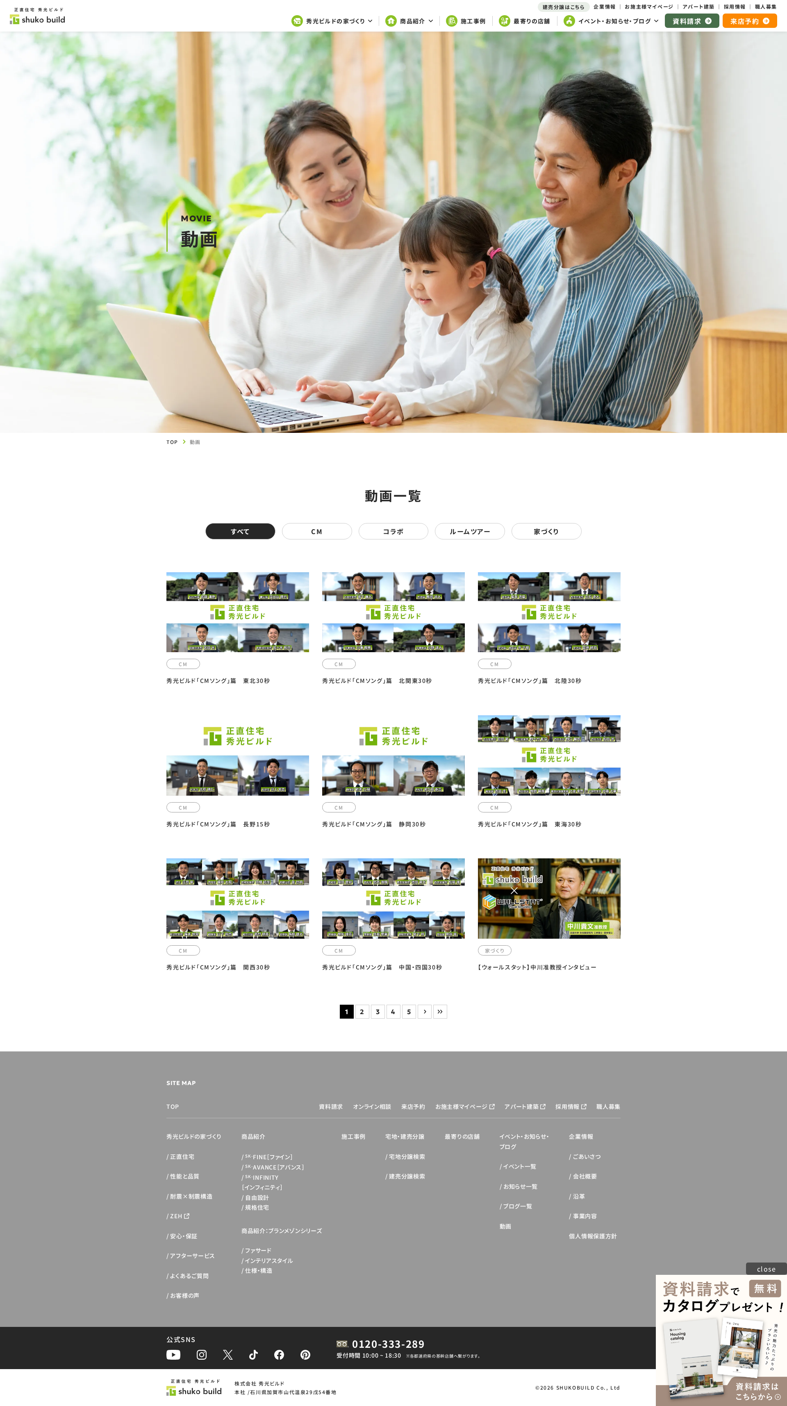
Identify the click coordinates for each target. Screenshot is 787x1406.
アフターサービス (192, 1255)
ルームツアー (470, 531)
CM (317, 531)
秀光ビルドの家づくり (194, 1136)
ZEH (176, 1216)
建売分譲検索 (407, 1176)
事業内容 (585, 1216)
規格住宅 (257, 1207)
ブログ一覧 (517, 1206)
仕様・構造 (259, 1270)
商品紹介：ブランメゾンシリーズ (281, 1230)
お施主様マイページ (461, 1106)
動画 (506, 1226)
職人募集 (608, 1106)
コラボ (393, 531)
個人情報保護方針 (593, 1236)
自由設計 (257, 1197)
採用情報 (567, 1106)
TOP (172, 441)
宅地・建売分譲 (405, 1136)
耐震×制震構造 (191, 1196)
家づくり (546, 531)
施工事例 (353, 1136)
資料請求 (331, 1106)
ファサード (258, 1250)
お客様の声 (185, 1295)
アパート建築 (522, 1106)
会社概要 (585, 1176)
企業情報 (581, 1136)
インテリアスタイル (269, 1260)
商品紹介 (253, 1136)
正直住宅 (182, 1156)
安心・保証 (184, 1236)
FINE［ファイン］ (269, 1157)
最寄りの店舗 (462, 1136)
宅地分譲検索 (407, 1156)
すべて (240, 531)
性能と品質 (185, 1176)
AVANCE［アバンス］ (275, 1167)
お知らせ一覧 (520, 1186)
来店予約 (413, 1106)
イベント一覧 (520, 1166)
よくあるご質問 (189, 1276)
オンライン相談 (372, 1106)
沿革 (579, 1196)
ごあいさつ (586, 1156)
